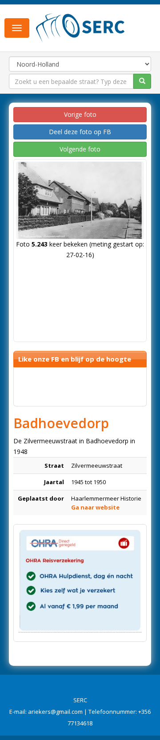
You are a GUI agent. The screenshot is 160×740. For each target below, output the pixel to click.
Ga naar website (95, 507)
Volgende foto (80, 149)
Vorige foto (80, 114)
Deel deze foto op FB (80, 131)
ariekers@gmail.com (55, 712)
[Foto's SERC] (80, 27)
